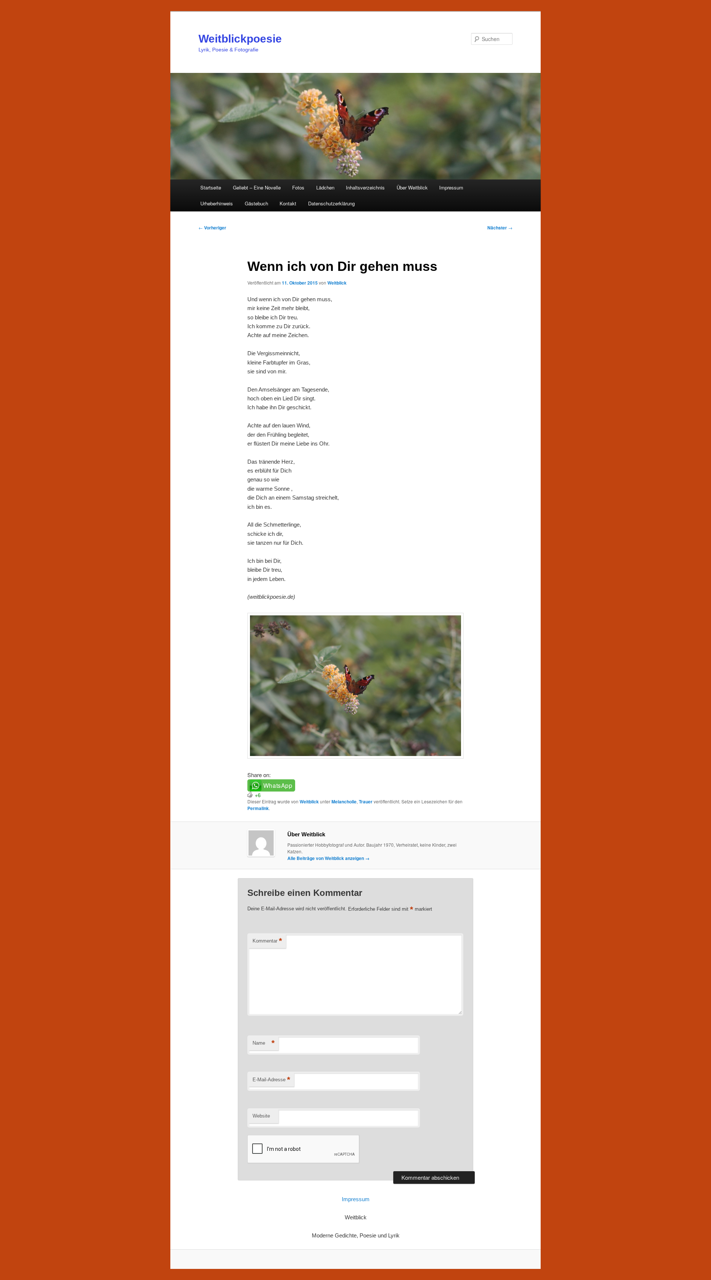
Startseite (210, 187)
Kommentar (267, 940)
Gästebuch (256, 203)
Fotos (298, 187)
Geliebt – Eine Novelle (257, 187)
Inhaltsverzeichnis (365, 187)
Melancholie (344, 801)
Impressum (451, 187)
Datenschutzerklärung (331, 203)
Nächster (500, 227)
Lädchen (325, 187)
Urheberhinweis (216, 203)
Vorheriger (212, 227)
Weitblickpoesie (240, 39)
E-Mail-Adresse (271, 1079)
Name (264, 1043)
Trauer (366, 801)
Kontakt (288, 203)
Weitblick (337, 282)
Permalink (258, 808)
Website (261, 1116)
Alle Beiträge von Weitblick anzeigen (328, 858)
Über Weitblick (412, 187)
